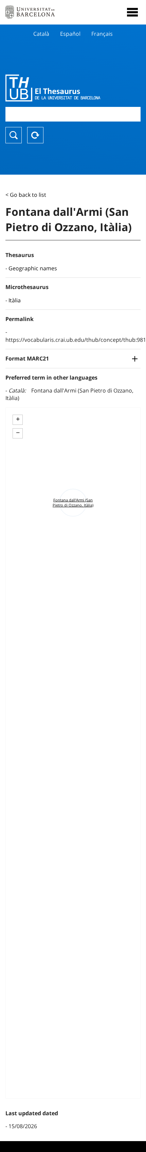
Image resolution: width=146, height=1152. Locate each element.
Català (41, 33)
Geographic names (32, 268)
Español (70, 33)
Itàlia (14, 300)
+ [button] (18, 419)
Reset (35, 135)
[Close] (132, 12)
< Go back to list (25, 194)
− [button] (18, 432)
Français (102, 33)
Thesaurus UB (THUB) (52, 87)
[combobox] (73, 114)
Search (13, 135)
